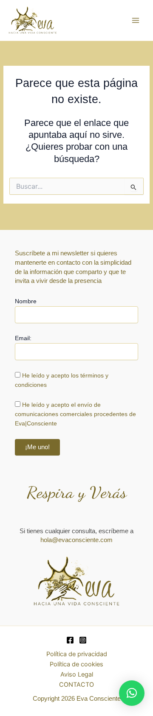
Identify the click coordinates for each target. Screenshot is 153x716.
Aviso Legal (76, 674)
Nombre (26, 301)
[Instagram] (83, 640)
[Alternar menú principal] (135, 20)
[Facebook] (70, 640)
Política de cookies (76, 664)
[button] (131, 693)
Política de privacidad (76, 654)
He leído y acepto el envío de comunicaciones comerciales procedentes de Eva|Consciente (75, 414)
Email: (23, 338)
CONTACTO (76, 684)
